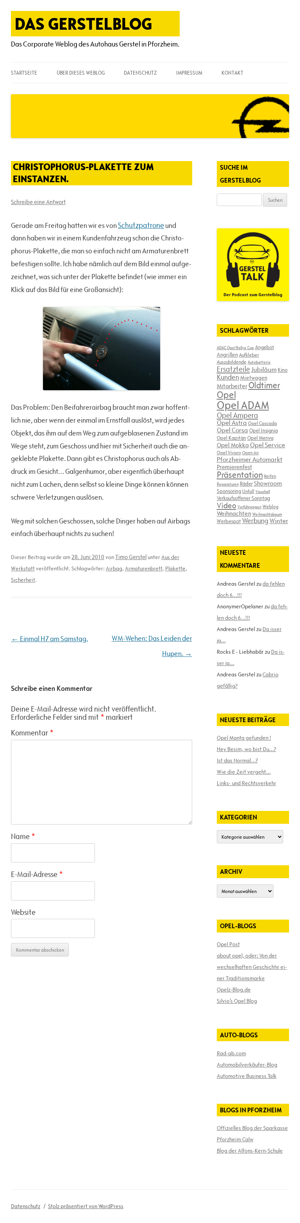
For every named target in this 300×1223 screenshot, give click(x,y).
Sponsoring (229, 491)
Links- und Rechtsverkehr (246, 783)
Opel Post (228, 944)
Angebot (264, 347)
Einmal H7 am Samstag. (49, 638)
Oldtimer (264, 385)
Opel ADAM (243, 405)
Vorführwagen (249, 506)
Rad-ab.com (231, 1053)
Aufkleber (249, 354)
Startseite (24, 72)
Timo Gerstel (130, 557)
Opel (226, 394)
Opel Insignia (263, 430)
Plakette (175, 568)
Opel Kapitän (231, 437)
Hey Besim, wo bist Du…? (246, 749)
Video (226, 505)
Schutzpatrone (141, 225)
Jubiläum (264, 369)
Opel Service (267, 445)
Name (23, 836)
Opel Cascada (262, 423)
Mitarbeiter (232, 386)
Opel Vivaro (229, 452)
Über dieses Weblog (81, 72)
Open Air (250, 452)
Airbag (114, 568)
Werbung (255, 520)
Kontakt (232, 72)
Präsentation (240, 475)
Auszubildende (231, 362)
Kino (283, 369)
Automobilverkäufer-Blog (247, 1064)
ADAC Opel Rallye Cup (235, 347)
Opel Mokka (233, 445)
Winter (279, 520)
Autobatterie (259, 362)
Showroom (268, 483)
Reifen (270, 476)
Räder (246, 483)
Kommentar (32, 732)
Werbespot (229, 521)
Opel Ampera (237, 415)
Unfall (248, 491)
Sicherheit (23, 579)
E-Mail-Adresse (37, 874)
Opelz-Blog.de (234, 989)
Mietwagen (253, 377)
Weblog (270, 506)
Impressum (189, 72)
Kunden (228, 377)
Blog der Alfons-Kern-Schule (250, 1150)
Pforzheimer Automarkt (249, 459)
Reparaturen (228, 484)
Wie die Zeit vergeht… (244, 771)
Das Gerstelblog (83, 23)
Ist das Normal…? (237, 760)
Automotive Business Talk (247, 1076)
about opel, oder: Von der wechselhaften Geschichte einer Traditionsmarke (252, 967)
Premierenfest (234, 467)
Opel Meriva (260, 437)
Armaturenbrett (143, 568)
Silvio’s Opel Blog (237, 1000)
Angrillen (227, 354)
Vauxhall (262, 491)
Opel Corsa (232, 430)
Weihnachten (234, 513)
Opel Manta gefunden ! (244, 737)
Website (23, 912)
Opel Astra (232, 422)
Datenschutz (140, 72)
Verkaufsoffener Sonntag (243, 498)
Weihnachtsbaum (267, 514)
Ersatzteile (233, 369)
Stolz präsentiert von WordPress (85, 1206)
